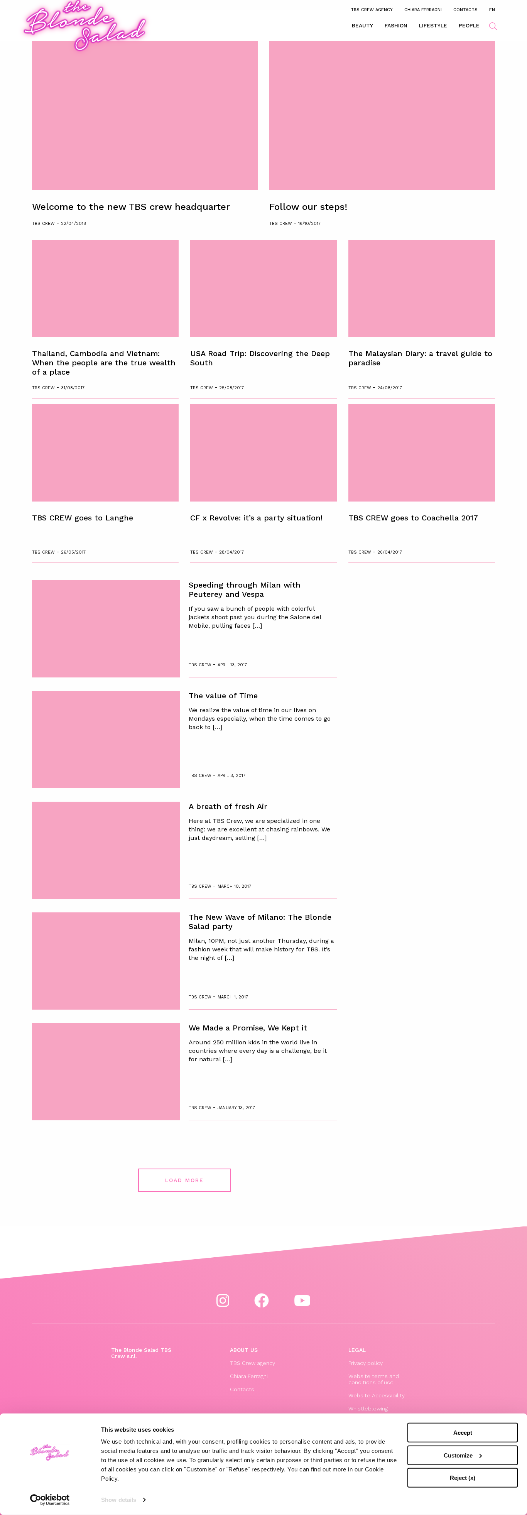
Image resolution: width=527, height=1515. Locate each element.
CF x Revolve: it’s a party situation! (256, 517)
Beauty (362, 25)
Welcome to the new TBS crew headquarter (131, 206)
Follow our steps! (308, 206)
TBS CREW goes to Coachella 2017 (413, 517)
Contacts (465, 9)
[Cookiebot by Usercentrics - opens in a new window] (50, 1500)
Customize (458, 1455)
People (469, 25)
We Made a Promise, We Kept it (248, 1027)
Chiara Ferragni (423, 9)
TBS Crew (44, 223)
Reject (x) (462, 1477)
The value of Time (223, 695)
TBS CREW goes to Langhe (82, 517)
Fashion (396, 25)
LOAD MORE (184, 1180)
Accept (462, 1432)
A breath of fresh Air (228, 806)
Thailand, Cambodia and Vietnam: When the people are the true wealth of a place (104, 363)
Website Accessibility (376, 1395)
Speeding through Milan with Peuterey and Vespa (245, 589)
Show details (118, 1499)
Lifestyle (433, 25)
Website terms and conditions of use (373, 1379)
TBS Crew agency (372, 9)
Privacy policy (365, 1363)
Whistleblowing (368, 1408)
